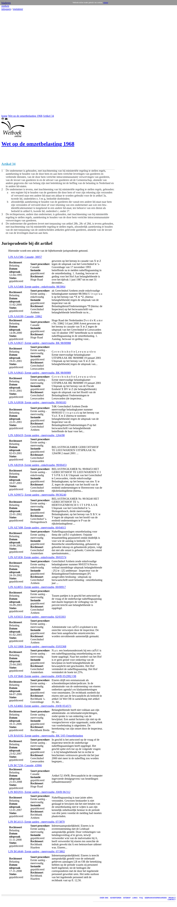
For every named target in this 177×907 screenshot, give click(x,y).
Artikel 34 (48, 115)
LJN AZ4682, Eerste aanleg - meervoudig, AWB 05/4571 (39, 705)
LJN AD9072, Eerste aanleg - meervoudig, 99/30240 (37, 494)
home (4, 115)
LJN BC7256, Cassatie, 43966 (25, 765)
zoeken (5, 5)
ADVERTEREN (115, 898)
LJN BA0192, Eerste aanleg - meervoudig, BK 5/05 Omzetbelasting (45, 735)
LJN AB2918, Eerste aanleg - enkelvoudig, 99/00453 (37, 465)
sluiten (105, 2)
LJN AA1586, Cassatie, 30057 (25, 256)
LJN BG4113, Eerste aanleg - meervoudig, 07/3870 (36, 821)
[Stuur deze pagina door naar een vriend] (6, 119)
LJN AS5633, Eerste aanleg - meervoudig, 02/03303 (37, 616)
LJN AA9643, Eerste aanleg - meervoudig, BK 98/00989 (39, 372)
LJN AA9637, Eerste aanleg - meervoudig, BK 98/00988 (39, 343)
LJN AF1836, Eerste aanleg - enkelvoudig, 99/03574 (37, 557)
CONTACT (172, 899)
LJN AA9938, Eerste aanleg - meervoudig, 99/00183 (37, 402)
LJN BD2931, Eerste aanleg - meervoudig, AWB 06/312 (39, 792)
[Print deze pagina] (2, 119)
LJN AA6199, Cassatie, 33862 (25, 316)
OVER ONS (104, 898)
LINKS (134, 898)
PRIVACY (172, 898)
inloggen (6, 9)
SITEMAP (127, 898)
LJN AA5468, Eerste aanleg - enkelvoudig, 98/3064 (36, 286)
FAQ (141, 898)
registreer (18, 9)
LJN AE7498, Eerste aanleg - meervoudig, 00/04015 (37, 527)
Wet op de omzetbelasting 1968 (25, 115)
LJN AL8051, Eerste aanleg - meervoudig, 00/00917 (37, 587)
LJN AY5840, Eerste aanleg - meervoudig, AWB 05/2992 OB (42, 676)
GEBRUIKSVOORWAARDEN (156, 898)
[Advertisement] (11, 62)
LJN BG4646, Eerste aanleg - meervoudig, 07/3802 (36, 851)
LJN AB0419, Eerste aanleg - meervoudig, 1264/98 (36, 435)
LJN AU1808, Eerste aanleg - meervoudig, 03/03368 (37, 646)
